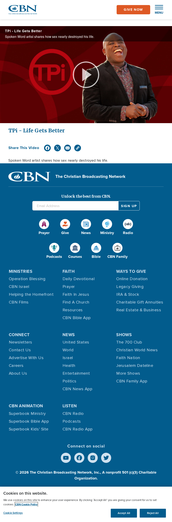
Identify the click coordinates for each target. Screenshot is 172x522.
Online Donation (132, 278)
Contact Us (20, 350)
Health (69, 365)
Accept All (124, 513)
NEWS (69, 335)
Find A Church (76, 302)
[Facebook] (47, 148)
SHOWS (124, 335)
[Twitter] (57, 148)
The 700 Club (129, 342)
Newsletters (20, 342)
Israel (68, 357)
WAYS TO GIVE (131, 271)
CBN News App (77, 389)
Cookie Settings (13, 513)
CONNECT (19, 335)
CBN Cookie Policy (26, 504)
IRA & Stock (127, 294)
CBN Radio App (78, 429)
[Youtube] (66, 458)
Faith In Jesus (76, 294)
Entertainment (76, 373)
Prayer (69, 286)
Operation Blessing (27, 278)
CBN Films (19, 302)
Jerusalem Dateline (134, 365)
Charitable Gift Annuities (139, 302)
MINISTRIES (21, 271)
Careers (16, 365)
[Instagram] (93, 458)
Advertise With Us (26, 357)
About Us (18, 373)
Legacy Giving (130, 286)
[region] (86, 504)
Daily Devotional (79, 278)
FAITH (69, 271)
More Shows (128, 373)
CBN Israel (19, 286)
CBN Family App (131, 381)
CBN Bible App (77, 317)
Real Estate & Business (138, 310)
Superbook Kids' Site (28, 429)
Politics (70, 381)
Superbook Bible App (29, 421)
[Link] (77, 148)
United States (76, 342)
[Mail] (67, 148)
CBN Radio (73, 413)
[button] (157, 9)
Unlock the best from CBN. (86, 196)
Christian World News (137, 350)
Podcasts (72, 421)
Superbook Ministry (27, 413)
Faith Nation (128, 357)
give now (133, 9)
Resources (73, 310)
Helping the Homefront (31, 294)
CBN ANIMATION (26, 406)
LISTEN (70, 406)
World (68, 350)
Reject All (152, 513)
